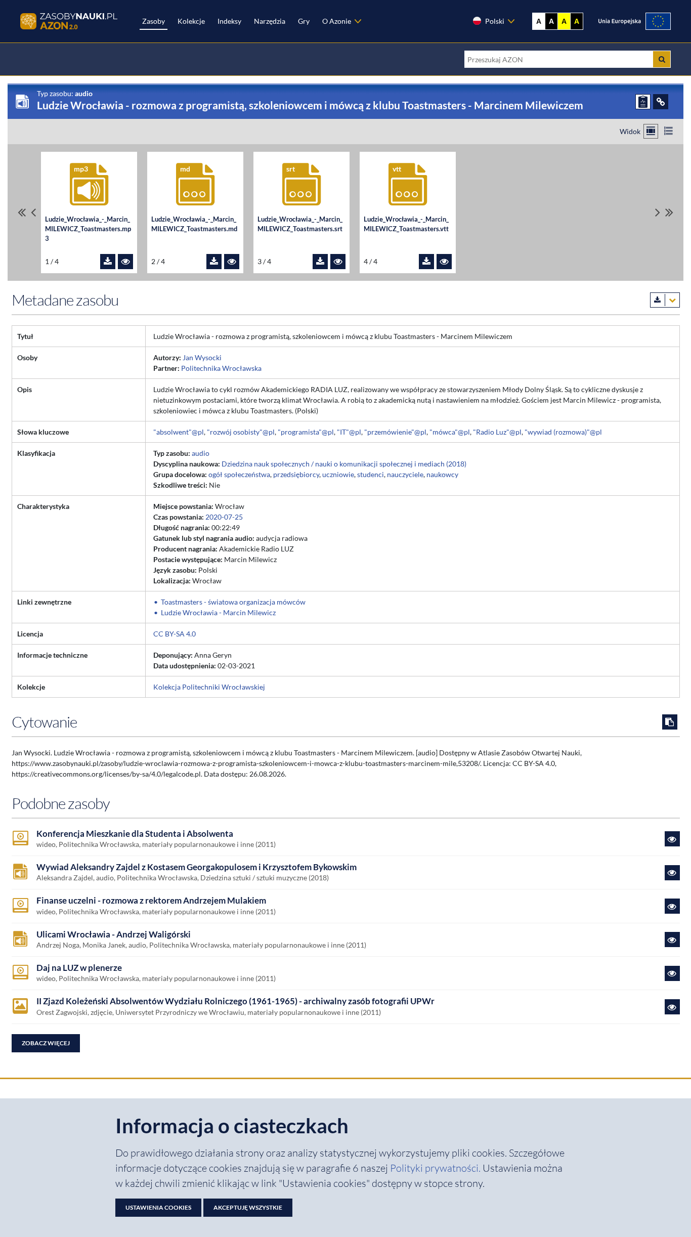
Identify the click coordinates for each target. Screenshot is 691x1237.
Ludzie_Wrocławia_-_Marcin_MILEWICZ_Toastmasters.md (194, 224)
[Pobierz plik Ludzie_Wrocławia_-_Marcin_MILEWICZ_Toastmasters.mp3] (107, 261)
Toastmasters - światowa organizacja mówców (233, 602)
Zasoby (153, 21)
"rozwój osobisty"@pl (241, 432)
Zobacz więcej (46, 1043)
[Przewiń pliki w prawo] (657, 212)
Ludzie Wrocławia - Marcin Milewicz (218, 612)
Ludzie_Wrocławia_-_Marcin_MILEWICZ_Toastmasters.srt (299, 224)
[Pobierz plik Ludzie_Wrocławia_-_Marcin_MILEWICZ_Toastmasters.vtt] (426, 261)
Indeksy (229, 21)
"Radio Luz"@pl (497, 432)
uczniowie (338, 474)
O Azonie (336, 21)
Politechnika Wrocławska (221, 368)
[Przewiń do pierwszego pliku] (22, 212)
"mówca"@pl (449, 432)
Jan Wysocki (202, 357)
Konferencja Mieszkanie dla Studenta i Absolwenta (134, 834)
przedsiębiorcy (296, 474)
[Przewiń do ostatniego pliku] (669, 212)
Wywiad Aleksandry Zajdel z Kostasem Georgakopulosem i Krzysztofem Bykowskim (196, 867)
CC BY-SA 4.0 (174, 633)
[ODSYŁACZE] (660, 101)
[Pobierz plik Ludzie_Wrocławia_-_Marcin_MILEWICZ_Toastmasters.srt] (320, 261)
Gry (304, 21)
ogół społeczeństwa (239, 474)
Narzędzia (269, 21)
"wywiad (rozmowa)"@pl (563, 432)
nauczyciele (405, 474)
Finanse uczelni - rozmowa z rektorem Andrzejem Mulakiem (151, 900)
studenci (370, 474)
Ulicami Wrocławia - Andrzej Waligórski (113, 934)
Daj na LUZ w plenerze (79, 968)
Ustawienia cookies (158, 1207)
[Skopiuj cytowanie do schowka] (669, 722)
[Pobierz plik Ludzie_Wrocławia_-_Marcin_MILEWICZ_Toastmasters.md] (214, 261)
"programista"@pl (306, 432)
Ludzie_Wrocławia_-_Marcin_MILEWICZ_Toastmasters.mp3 (88, 229)
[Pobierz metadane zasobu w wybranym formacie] (665, 300)
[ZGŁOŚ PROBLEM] (643, 101)
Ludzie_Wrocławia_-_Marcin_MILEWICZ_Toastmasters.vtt (406, 224)
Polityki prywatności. (436, 1168)
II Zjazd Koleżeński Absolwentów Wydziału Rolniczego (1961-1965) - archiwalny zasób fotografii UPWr (235, 1001)
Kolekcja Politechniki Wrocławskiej (209, 687)
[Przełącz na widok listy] (668, 131)
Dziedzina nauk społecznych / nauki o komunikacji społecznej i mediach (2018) (344, 463)
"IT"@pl (349, 432)
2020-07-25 (224, 517)
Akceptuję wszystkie (247, 1207)
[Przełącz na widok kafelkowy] (650, 131)
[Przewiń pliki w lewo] (33, 212)
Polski (494, 21)
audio (200, 453)
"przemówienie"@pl (395, 432)
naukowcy (442, 474)
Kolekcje (191, 21)
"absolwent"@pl (178, 432)
